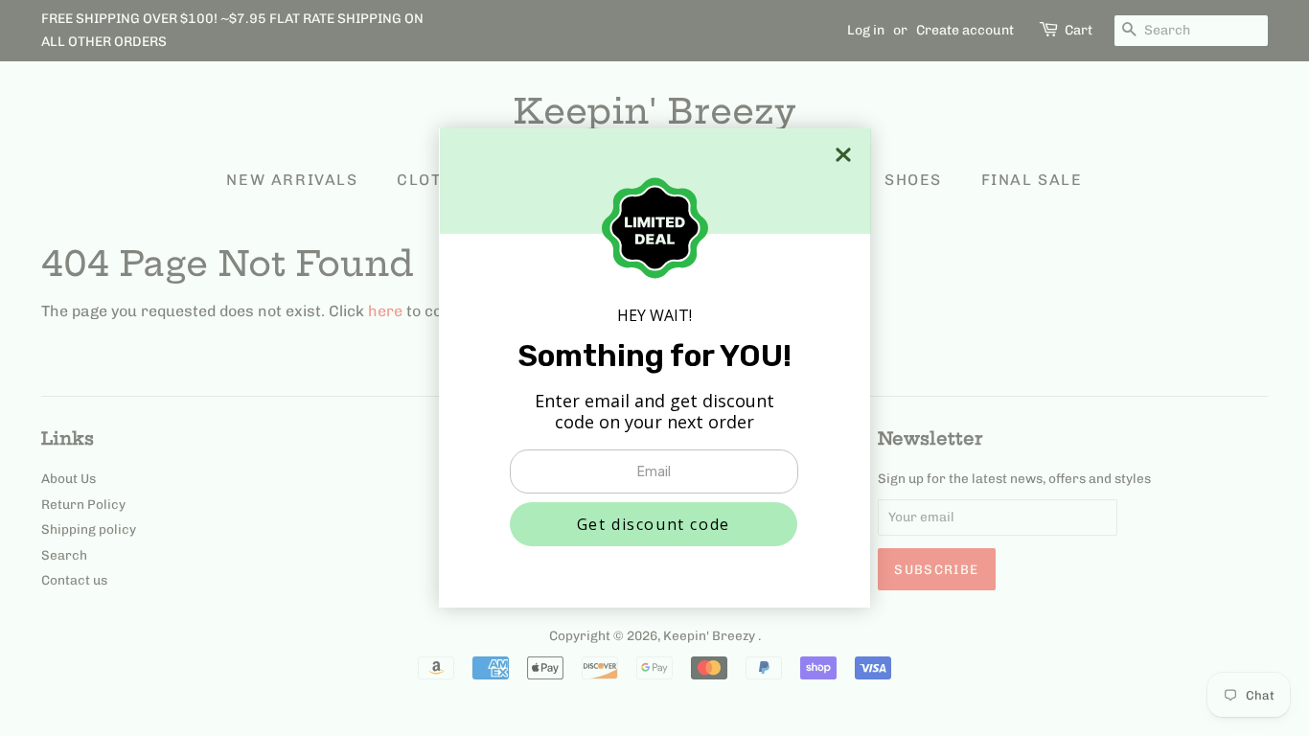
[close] (843, 155)
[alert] (654, 368)
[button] (653, 524)
